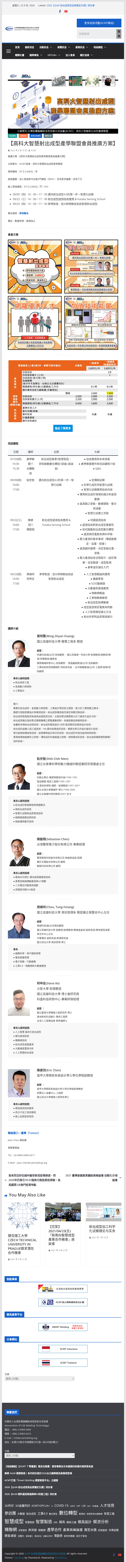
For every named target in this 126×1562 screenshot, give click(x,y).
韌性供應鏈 (69, 1535)
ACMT (33, 150)
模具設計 (85, 1521)
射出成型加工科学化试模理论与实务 (102, 1228)
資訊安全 (38, 1536)
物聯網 (42, 1530)
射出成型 (31, 1513)
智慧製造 (44, 1521)
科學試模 (114, 1530)
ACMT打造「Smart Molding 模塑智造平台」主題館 (31, 1480)
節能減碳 (10, 1536)
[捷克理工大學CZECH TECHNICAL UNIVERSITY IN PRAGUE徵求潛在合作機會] (22, 1205)
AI (52, 1506)
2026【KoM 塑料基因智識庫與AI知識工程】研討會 (31, 1494)
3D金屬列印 (22, 1506)
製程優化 (29, 1536)
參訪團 (10, 1513)
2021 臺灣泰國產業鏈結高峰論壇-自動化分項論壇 (91, 1178)
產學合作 (54, 1529)
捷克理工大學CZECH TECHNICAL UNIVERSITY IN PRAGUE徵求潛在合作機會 (22, 1244)
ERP (78, 1506)
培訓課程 (98, 47)
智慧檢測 (29, 1522)
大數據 (21, 1513)
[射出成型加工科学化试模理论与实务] (104, 1205)
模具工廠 (71, 1522)
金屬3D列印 (48, 1536)
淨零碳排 (22, 1530)
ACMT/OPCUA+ (41, 1506)
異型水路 (90, 1530)
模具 (62, 1522)
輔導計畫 (19, 55)
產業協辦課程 (36, 136)
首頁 (17, 47)
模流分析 (101, 1521)
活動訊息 (44, 47)
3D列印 (9, 1506)
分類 (7, 1374)
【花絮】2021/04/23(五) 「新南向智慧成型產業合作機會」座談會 (61, 1235)
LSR (84, 1505)
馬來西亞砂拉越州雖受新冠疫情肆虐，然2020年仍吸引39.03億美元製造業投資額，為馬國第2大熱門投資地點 (34, 1180)
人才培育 (107, 1505)
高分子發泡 (81, 1535)
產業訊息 (80, 47)
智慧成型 (14, 1521)
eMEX (72, 1506)
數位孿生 (53, 1513)
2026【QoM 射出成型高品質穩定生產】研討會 (71, 5)
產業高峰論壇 (73, 1530)
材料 (56, 1522)
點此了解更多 (63, 428)
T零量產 (95, 1506)
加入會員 (70, 55)
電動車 (58, 1536)
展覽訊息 (62, 47)
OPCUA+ (52, 55)
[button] (50, 47)
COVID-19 (61, 1505)
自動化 (21, 1535)
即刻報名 (24, 213)
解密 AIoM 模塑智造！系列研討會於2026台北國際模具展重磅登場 (38, 1473)
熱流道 (32, 1530)
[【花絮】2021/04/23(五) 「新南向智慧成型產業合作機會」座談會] (63, 1205)
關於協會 (84, 55)
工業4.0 (43, 1513)
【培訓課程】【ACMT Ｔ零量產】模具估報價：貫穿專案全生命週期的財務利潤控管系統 (49, 1466)
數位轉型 (68, 1513)
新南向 (82, 1513)
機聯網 (11, 1529)
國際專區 (34, 55)
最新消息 (29, 47)
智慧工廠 (109, 1513)
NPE (89, 1506)
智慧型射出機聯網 (95, 1513)
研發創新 (102, 1530)
